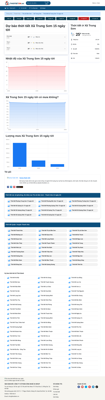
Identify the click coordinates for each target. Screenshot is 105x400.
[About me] (19, 187)
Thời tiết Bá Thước (77, 235)
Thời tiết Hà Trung (77, 243)
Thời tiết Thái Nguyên (77, 291)
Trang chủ (9, 13)
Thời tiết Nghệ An (76, 313)
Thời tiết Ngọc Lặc (77, 239)
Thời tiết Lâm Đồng (46, 340)
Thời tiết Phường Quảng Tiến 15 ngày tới (53, 205)
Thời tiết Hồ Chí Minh (47, 349)
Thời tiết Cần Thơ (46, 363)
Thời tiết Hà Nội (14, 277)
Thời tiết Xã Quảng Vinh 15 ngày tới (20, 215)
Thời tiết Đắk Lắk (76, 336)
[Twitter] (86, 387)
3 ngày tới (39, 18)
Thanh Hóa (17, 13)
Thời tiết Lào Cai (76, 282)
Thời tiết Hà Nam (46, 309)
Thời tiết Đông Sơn (16, 264)
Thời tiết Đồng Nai (76, 345)
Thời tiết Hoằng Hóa (17, 256)
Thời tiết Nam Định (76, 309)
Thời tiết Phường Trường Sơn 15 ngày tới (84, 201)
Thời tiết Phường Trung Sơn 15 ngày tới (22, 201)
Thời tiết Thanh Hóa (17, 230)
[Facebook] (8, 187)
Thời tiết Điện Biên (15, 286)
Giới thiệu (56, 386)
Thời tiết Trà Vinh (76, 354)
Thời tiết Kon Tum (15, 336)
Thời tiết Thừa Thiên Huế (17, 322)
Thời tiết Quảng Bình (47, 318)
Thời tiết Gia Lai (45, 336)
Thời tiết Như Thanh (47, 260)
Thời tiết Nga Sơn (77, 256)
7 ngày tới (61, 18)
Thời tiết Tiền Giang (15, 354)
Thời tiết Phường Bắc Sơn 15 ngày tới (52, 201)
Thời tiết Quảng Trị (76, 318)
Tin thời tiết (23, 8)
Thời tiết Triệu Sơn (46, 251)
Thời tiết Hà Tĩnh (15, 318)
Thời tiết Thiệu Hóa (78, 251)
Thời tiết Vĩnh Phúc (46, 300)
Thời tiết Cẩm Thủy (16, 243)
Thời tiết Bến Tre (45, 354)
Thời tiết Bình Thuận (77, 331)
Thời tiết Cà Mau (76, 367)
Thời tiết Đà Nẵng (46, 322)
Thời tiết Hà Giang (46, 277)
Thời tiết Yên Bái (15, 291)
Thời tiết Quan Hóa (47, 235)
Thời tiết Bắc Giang (76, 295)
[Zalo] (97, 387)
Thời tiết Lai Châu (46, 286)
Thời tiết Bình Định (46, 327)
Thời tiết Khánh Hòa (16, 331)
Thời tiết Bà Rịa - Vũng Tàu (18, 349)
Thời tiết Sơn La (76, 286)
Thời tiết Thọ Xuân (77, 247)
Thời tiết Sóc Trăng (15, 367)
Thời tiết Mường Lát (16, 235)
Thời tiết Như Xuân (16, 260)
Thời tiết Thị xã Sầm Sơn (79, 230)
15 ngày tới (84, 18)
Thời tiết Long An (76, 349)
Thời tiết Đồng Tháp (46, 358)
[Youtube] (82, 387)
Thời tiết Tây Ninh (15, 345)
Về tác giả (56, 389)
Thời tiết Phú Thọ (15, 300)
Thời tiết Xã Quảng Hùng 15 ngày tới (21, 210)
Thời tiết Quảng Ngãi (16, 327)
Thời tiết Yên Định (46, 247)
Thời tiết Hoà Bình (46, 291)
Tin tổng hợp (34, 8)
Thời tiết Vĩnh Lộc (16, 247)
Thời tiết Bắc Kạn (15, 282)
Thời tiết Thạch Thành (48, 243)
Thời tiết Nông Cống (78, 260)
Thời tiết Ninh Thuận (47, 331)
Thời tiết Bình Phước (77, 340)
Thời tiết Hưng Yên (76, 304)
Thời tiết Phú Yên (76, 327)
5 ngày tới (50, 18)
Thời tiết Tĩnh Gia (77, 264)
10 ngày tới (72, 18)
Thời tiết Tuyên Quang (47, 282)
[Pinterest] (14, 187)
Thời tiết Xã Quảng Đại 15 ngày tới (51, 215)
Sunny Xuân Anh (25, 178)
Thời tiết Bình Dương (47, 345)
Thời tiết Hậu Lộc (46, 256)
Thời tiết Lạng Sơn (15, 295)
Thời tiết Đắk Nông (15, 340)
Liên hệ (55, 394)
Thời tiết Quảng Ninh (47, 295)
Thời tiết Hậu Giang (77, 363)
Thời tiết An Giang (76, 358)
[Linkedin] (11, 187)
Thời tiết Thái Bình (15, 309)
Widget (43, 8)
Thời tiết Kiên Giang (15, 363)
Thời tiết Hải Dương (15, 304)
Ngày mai (29, 18)
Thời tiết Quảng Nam (77, 322)
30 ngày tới (95, 18)
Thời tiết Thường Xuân (17, 251)
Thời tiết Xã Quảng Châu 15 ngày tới (82, 210)
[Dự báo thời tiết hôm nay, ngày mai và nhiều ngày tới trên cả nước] (15, 3)
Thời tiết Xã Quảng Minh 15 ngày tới (82, 205)
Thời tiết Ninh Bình (15, 313)
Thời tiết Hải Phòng (46, 304)
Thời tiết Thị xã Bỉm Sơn (48, 230)
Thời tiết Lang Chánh (47, 239)
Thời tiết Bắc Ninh (76, 300)
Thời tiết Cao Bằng (76, 277)
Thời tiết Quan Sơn (16, 239)
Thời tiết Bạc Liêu (46, 367)
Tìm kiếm (47, 3)
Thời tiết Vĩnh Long (15, 358)
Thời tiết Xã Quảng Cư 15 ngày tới (20, 205)
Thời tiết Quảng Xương (48, 264)
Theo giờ (19, 18)
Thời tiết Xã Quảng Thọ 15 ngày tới (51, 210)
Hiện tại (9, 18)
